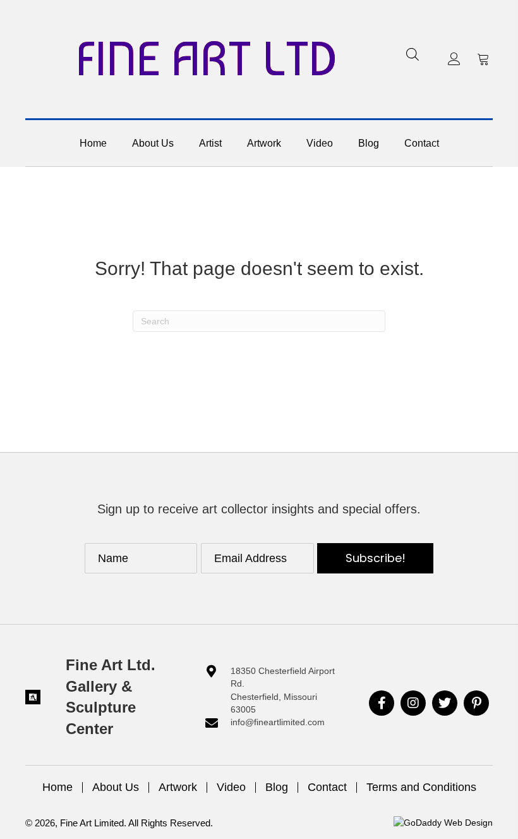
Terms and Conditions (421, 787)
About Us (115, 787)
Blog (276, 787)
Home (57, 787)
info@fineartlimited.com (278, 722)
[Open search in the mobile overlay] (412, 54)
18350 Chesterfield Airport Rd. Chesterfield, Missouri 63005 (283, 690)
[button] (454, 58)
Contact (327, 787)
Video (231, 787)
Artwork (178, 787)
